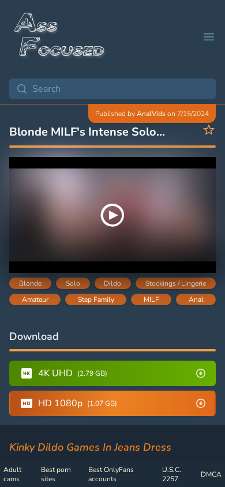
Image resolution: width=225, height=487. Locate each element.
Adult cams (12, 474)
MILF (151, 299)
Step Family (96, 299)
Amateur (35, 299)
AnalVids (151, 113)
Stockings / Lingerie (175, 283)
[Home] (60, 37)
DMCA (211, 474)
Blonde (30, 283)
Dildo (112, 283)
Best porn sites (56, 474)
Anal (196, 299)
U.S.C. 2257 (171, 474)
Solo (73, 283)
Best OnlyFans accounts (111, 474)
